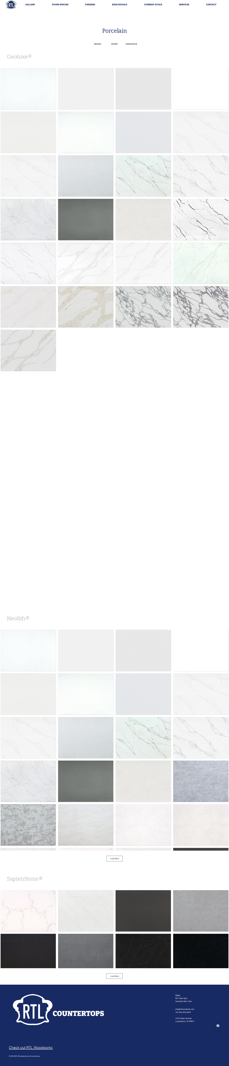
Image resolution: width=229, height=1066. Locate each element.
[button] (30, 4)
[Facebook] (218, 1026)
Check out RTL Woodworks (31, 1047)
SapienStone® (25, 879)
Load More (114, 858)
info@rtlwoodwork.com (184, 1009)
